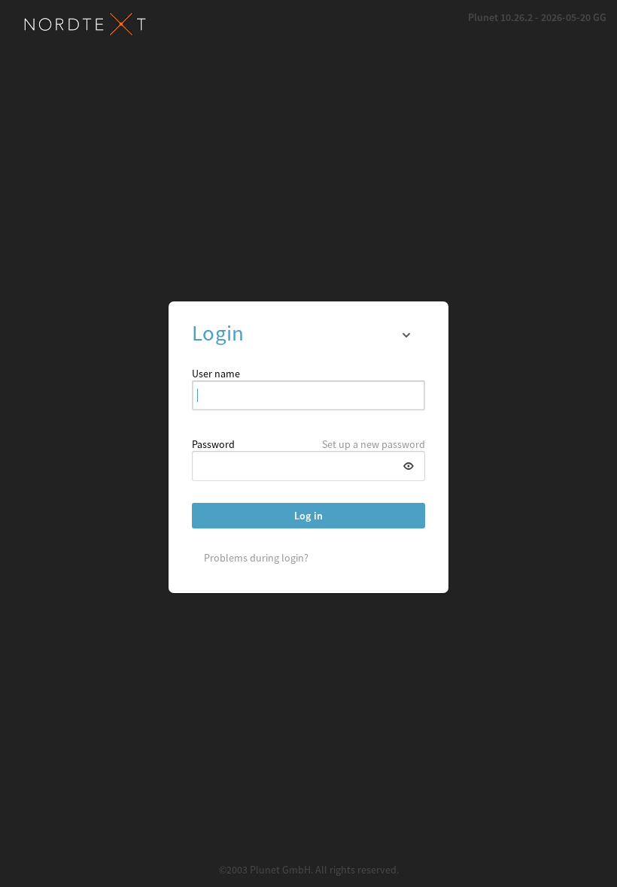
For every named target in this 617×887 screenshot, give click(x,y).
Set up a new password (373, 444)
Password (213, 444)
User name (216, 373)
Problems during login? (256, 558)
